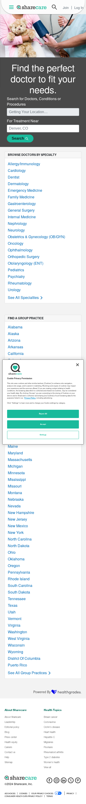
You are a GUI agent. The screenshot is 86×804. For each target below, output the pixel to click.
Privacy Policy (30, 398)
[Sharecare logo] (43, 777)
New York (16, 532)
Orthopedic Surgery (23, 256)
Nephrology (17, 223)
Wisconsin (16, 645)
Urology (14, 289)
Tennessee (17, 598)
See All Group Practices (27, 672)
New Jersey (17, 519)
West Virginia (19, 638)
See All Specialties (23, 297)
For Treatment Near (23, 120)
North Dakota (18, 545)
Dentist (13, 177)
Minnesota (16, 472)
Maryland (15, 452)
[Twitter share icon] (70, 781)
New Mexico (18, 525)
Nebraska (16, 499)
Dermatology (18, 183)
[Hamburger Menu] (12, 7)
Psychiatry (16, 276)
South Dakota (19, 592)
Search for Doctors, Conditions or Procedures (34, 101)
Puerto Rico (17, 665)
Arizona (14, 340)
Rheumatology (20, 283)
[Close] (77, 365)
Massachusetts (20, 459)
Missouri (15, 486)
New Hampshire (21, 512)
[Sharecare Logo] (32, 7)
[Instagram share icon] (56, 781)
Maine (13, 446)
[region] (43, 402)
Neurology (16, 230)
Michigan (15, 466)
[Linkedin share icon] (63, 781)
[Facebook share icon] (49, 781)
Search (54, 7)
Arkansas (15, 346)
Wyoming (15, 651)
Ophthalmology (20, 250)
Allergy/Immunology (24, 163)
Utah (12, 612)
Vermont (14, 618)
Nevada (14, 505)
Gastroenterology (22, 203)
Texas (12, 605)
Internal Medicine (22, 216)
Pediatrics (16, 269)
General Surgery (21, 210)
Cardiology (17, 170)
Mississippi (17, 479)
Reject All (43, 414)
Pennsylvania (19, 572)
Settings (43, 435)
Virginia (14, 625)
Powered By (42, 692)
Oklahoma (16, 559)
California (16, 353)
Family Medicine (21, 197)
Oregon (14, 565)
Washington (17, 631)
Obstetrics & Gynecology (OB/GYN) (36, 236)
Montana (15, 492)
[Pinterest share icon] (77, 781)
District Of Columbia (24, 658)
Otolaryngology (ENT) (25, 263)
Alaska (13, 333)
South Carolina (20, 585)
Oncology (15, 243)
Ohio (12, 552)
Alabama (15, 327)
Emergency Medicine (25, 190)
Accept (43, 424)
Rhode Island (19, 578)
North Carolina (20, 539)
